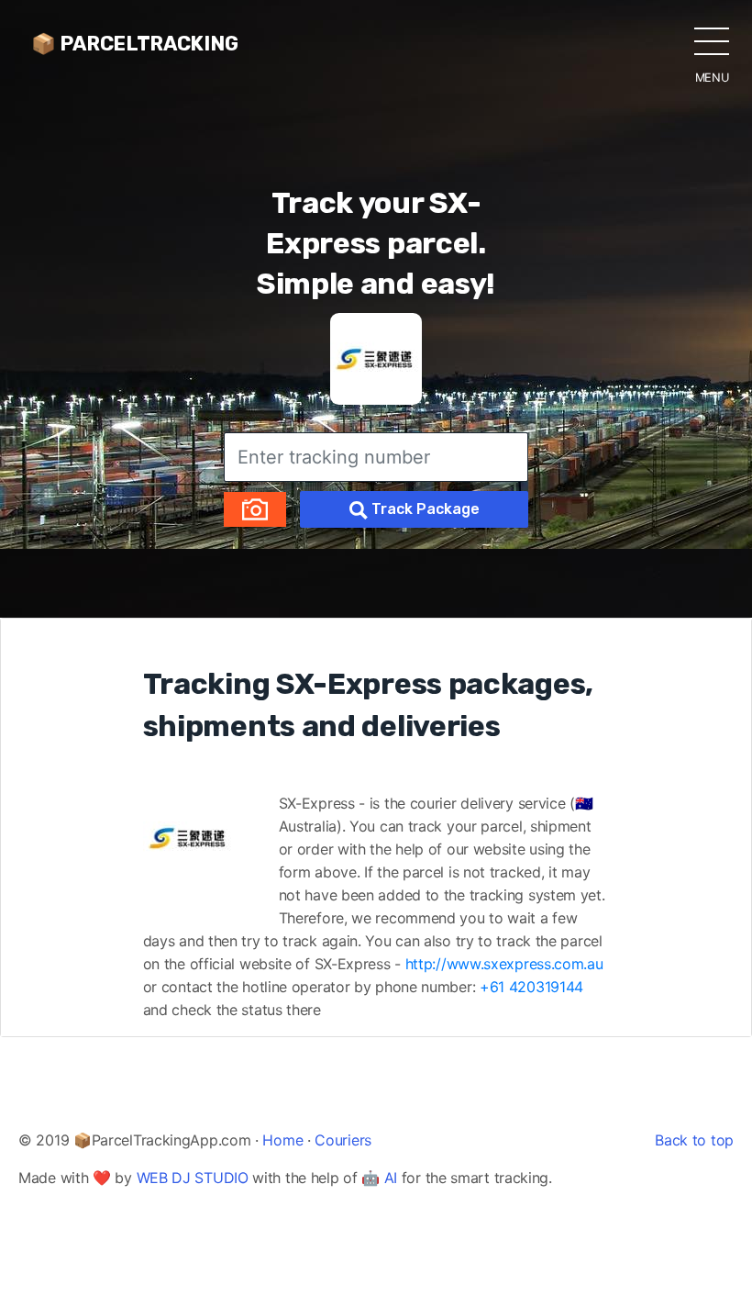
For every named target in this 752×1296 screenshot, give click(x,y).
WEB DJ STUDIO (193, 1177)
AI (390, 1177)
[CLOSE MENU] (711, 40)
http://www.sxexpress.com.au (504, 964)
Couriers (343, 1140)
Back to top (694, 1140)
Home (282, 1140)
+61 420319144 (531, 987)
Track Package (424, 509)
